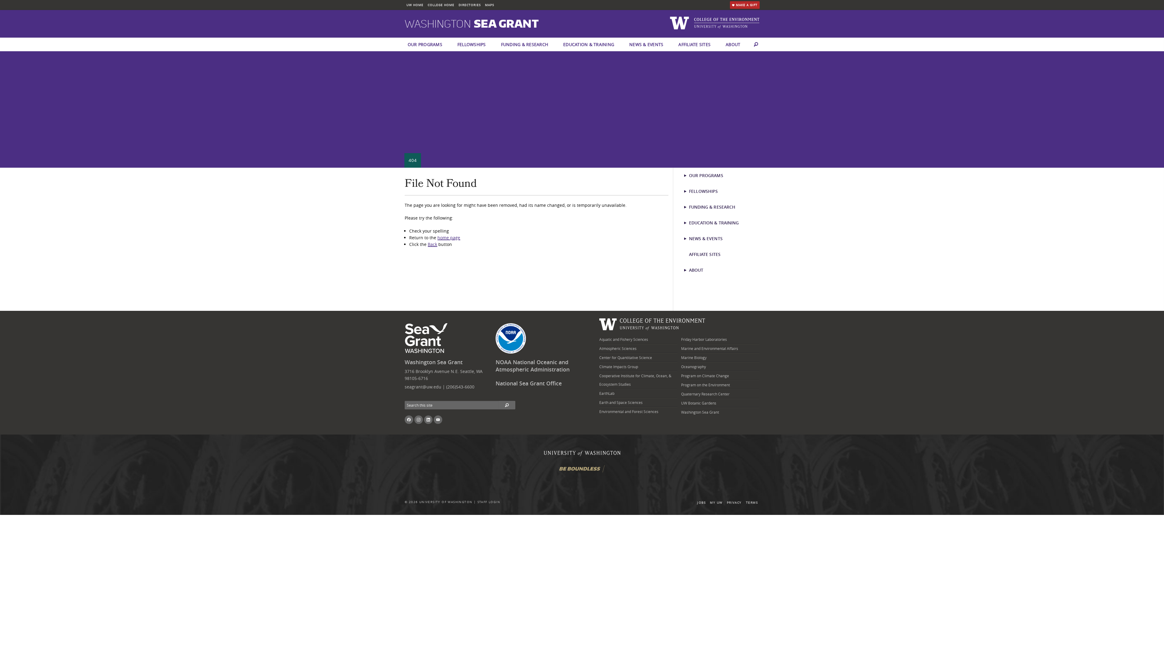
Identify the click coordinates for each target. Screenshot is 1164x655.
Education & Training (588, 44)
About (733, 44)
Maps (489, 5)
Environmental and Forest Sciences (628, 411)
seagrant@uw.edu (423, 387)
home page (448, 237)
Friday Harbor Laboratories (704, 339)
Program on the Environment (705, 384)
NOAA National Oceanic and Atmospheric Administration (533, 366)
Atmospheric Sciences (618, 348)
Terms (752, 503)
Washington (472, 24)
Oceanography (693, 366)
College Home (441, 5)
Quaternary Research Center (705, 393)
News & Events (646, 44)
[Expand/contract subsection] (688, 175)
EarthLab (606, 393)
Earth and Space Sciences (621, 402)
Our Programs (425, 44)
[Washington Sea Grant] (427, 338)
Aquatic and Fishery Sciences (623, 339)
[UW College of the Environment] (652, 323)
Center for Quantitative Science (625, 357)
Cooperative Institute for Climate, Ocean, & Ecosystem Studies (635, 380)
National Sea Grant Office (529, 383)
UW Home (414, 5)
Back (432, 244)
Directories (470, 5)
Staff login (488, 502)
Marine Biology (694, 357)
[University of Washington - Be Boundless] (582, 471)
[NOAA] (511, 338)
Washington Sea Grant (434, 362)
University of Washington (446, 502)
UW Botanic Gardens (698, 403)
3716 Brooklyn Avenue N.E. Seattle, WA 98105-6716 (444, 374)
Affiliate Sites (694, 44)
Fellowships (471, 44)
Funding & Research (524, 44)
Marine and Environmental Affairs (709, 348)
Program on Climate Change (705, 375)
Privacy (734, 503)
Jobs (701, 503)
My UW (716, 503)
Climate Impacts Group (618, 366)
